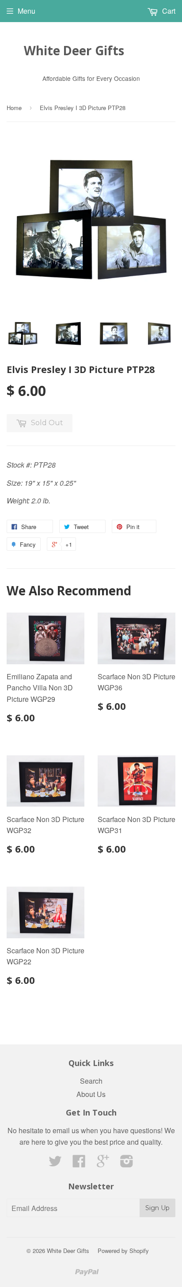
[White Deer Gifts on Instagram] (126, 1163)
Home (14, 107)
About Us (91, 1094)
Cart (167, 11)
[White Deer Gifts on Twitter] (55, 1163)
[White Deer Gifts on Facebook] (79, 1163)
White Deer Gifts (74, 50)
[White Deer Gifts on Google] (103, 1163)
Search (91, 1081)
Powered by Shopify (123, 1250)
